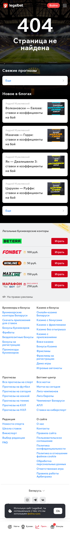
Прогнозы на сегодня (16, 391)
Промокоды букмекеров (10, 351)
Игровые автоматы (49, 368)
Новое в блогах (17, 93)
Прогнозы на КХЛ (14, 405)
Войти (53, 5)
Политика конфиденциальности (51, 447)
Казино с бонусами (49, 320)
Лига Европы (45, 396)
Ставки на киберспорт (51, 410)
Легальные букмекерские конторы (25, 231)
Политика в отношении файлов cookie (52, 454)
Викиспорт (9, 433)
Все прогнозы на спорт (17, 382)
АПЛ (40, 405)
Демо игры (44, 363)
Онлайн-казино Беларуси (47, 314)
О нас (40, 424)
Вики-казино (45, 341)
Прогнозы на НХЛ (14, 410)
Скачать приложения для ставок (16, 321)
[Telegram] (35, 500)
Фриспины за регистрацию (45, 357)
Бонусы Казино (47, 346)
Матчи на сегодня (48, 386)
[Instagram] (27, 500)
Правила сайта (46, 433)
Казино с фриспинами (51, 324)
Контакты (43, 428)
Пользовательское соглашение (49, 439)
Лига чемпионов (47, 391)
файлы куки (33, 513)
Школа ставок (12, 428)
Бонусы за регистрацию (11, 343)
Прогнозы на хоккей (15, 396)
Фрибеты (8, 332)
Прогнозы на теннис (15, 400)
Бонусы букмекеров (15, 328)
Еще (8, 80)
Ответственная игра (50, 468)
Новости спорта (13, 424)
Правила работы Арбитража (48, 475)
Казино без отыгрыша (51, 329)
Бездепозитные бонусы (17, 337)
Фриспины (43, 351)
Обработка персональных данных (51, 462)
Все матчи (43, 382)
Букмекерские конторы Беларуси (14, 314)
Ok (58, 511)
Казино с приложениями (47, 335)
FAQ (5, 442)
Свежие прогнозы (19, 70)
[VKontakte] (43, 500)
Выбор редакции (13, 437)
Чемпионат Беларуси (51, 400)
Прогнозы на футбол (16, 386)
